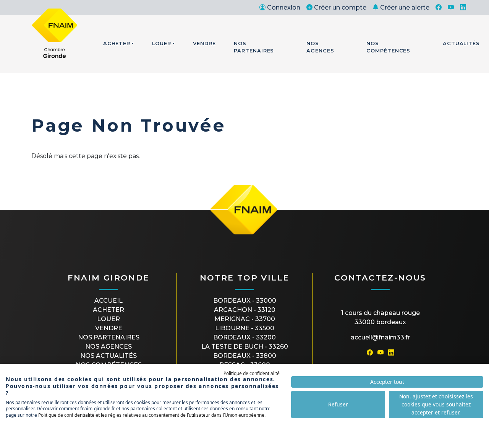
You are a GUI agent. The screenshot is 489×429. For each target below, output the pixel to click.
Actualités (461, 43)
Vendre (204, 43)
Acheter (116, 43)
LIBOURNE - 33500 (244, 328)
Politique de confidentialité (251, 373)
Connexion (283, 7)
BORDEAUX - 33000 (244, 300)
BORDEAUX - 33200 (244, 337)
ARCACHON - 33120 (244, 309)
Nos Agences (320, 47)
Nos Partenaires (254, 47)
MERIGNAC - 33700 (244, 319)
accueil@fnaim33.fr (380, 337)
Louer (161, 43)
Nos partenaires (108, 337)
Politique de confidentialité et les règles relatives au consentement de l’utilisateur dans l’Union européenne (151, 415)
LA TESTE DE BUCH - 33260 (244, 346)
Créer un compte (340, 7)
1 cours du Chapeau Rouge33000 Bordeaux (380, 317)
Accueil (108, 300)
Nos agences (108, 346)
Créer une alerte (404, 7)
